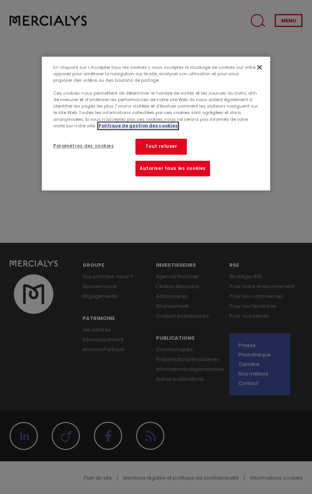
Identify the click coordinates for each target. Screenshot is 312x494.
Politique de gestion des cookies (138, 126)
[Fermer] (259, 67)
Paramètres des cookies (83, 146)
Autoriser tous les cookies (173, 168)
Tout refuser (161, 146)
